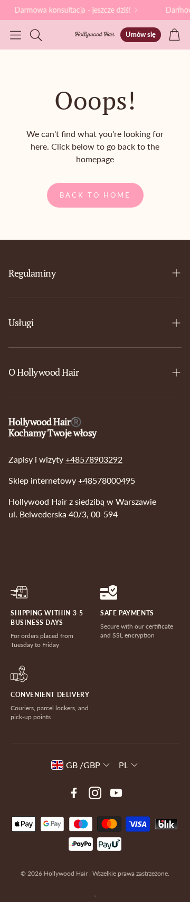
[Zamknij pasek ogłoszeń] (179, 8)
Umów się (141, 34)
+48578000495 (106, 480)
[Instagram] (95, 793)
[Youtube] (116, 793)
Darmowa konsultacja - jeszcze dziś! (71, 10)
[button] (15, 34)
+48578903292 (93, 459)
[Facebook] (74, 793)
